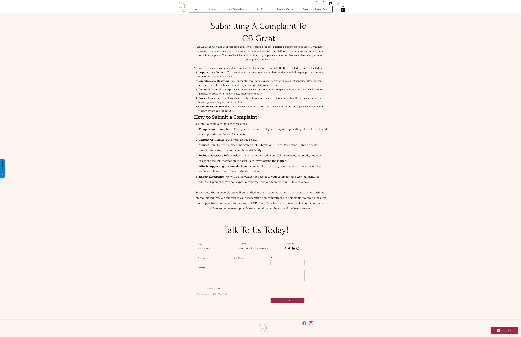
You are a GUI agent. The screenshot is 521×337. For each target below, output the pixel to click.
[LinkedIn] (293, 248)
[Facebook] (285, 248)
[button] (343, 9)
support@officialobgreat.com (253, 248)
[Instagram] (297, 248)
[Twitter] (289, 248)
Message (201, 268)
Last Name (238, 258)
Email (273, 258)
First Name (202, 258)
